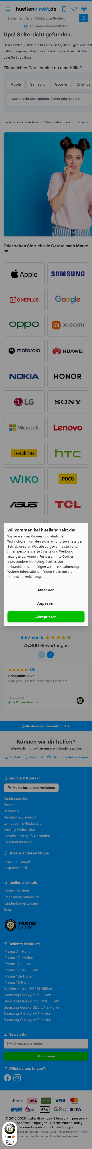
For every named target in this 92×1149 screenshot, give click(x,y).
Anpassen (46, 603)
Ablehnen (46, 589)
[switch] (10, 1142)
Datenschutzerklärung (24, 576)
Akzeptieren (46, 616)
